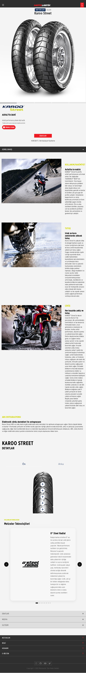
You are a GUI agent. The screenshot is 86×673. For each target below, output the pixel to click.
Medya (4, 619)
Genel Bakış (7, 149)
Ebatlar (5, 613)
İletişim (5, 625)
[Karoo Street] (43, 59)
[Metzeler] (40, 9)
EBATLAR (43, 136)
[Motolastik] (42, 5)
